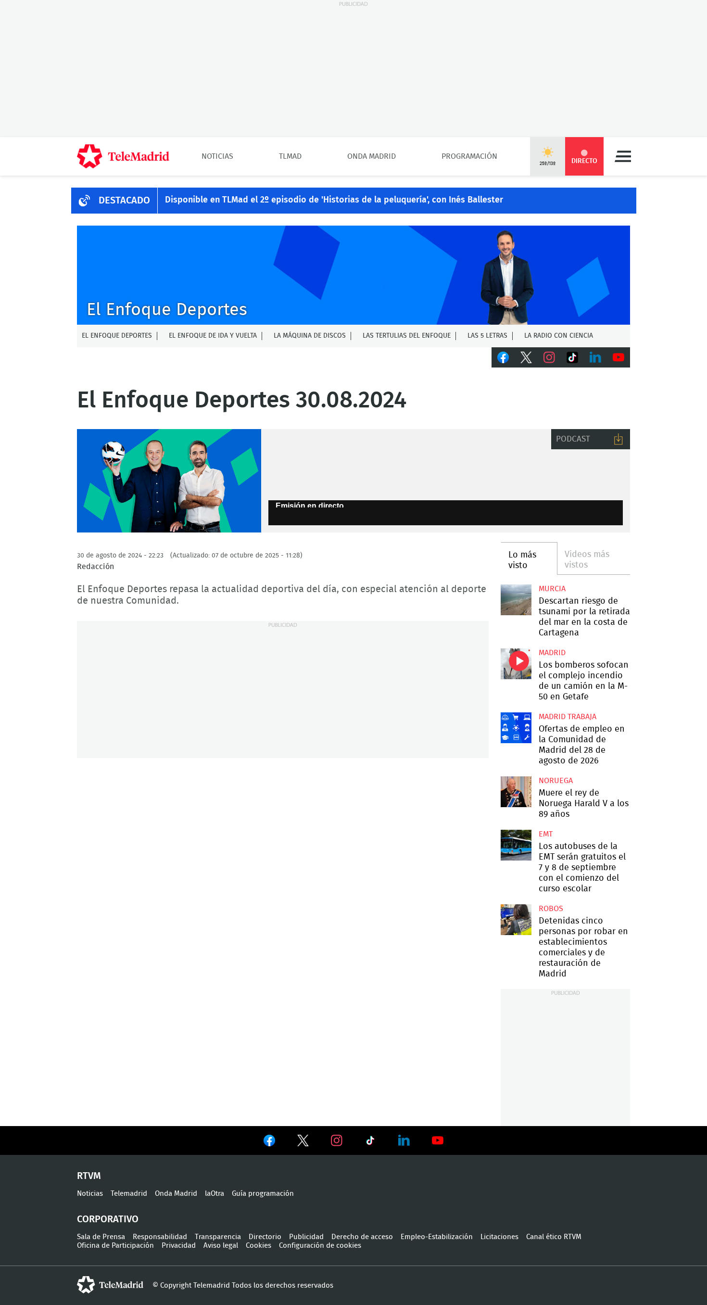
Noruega (556, 781)
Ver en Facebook (269, 1142)
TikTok (572, 357)
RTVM (89, 1176)
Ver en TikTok (370, 1142)
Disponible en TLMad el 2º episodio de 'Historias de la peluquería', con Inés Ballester (334, 200)
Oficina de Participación (115, 1245)
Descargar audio (618, 439)
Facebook (503, 357)
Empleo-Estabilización (437, 1237)
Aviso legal (220, 1245)
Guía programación (263, 1193)
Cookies (258, 1245)
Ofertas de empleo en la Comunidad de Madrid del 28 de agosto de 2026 (516, 727)
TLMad (290, 156)
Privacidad (179, 1245)
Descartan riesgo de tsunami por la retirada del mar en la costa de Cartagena (516, 599)
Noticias (217, 156)
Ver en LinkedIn (404, 1140)
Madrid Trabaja (567, 717)
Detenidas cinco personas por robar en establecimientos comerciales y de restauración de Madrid (516, 919)
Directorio (265, 1237)
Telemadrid (129, 1193)
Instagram (549, 357)
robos (551, 908)
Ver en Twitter (303, 1142)
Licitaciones (499, 1237)
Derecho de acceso (362, 1237)
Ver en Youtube (437, 1140)
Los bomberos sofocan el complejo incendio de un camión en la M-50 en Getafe (516, 663)
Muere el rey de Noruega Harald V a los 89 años (516, 791)
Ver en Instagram (336, 1140)
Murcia (552, 589)
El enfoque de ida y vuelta (213, 335)
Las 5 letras (487, 335)
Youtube (618, 357)
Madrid (552, 653)
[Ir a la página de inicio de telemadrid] (123, 156)
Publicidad (306, 1237)
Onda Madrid (371, 156)
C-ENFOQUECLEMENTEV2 (353, 275)
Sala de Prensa (101, 1237)
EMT (546, 834)
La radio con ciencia (558, 335)
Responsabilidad (160, 1237)
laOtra (214, 1193)
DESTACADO (124, 200)
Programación (469, 156)
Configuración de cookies (320, 1245)
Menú (623, 156)
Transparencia (218, 1237)
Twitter (526, 357)
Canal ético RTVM (553, 1237)
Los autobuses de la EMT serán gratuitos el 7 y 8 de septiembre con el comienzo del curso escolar (516, 845)
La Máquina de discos (310, 335)
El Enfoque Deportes (117, 335)
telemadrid (110, 1285)
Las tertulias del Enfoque (407, 335)
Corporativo (108, 1219)
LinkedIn (595, 357)
